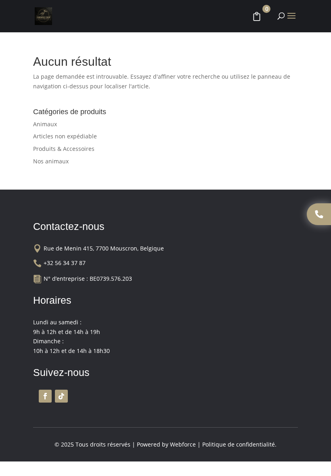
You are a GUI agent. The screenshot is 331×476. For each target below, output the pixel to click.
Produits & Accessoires (63, 148)
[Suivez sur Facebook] (45, 396)
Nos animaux (51, 161)
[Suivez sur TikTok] (61, 396)
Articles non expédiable (65, 136)
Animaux (45, 124)
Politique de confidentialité (238, 444)
